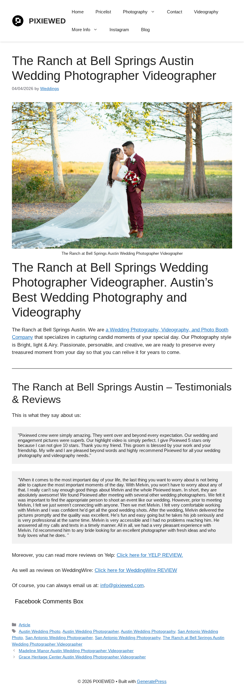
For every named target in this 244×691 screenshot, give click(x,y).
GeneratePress (152, 681)
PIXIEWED (47, 21)
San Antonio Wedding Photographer (59, 637)
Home (78, 11)
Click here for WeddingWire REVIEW (136, 570)
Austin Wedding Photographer (90, 631)
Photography (135, 11)
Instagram (119, 29)
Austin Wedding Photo (39, 631)
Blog (145, 29)
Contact (174, 11)
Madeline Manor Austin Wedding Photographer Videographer (76, 650)
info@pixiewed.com (122, 585)
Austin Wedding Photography (148, 631)
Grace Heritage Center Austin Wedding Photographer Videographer (82, 656)
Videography (206, 11)
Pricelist (103, 11)
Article (24, 624)
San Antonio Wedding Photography (127, 637)
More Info (81, 29)
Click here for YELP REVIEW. (150, 555)
